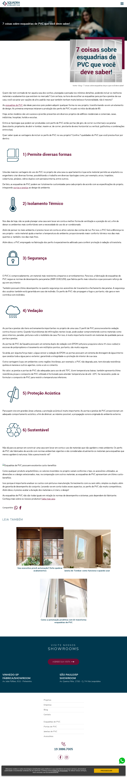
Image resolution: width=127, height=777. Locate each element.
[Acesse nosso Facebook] (60, 757)
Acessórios (48, 736)
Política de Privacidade (60, 771)
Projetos (47, 700)
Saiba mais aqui (48, 498)
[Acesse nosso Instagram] (66, 757)
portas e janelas (20, 187)
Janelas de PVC (50, 731)
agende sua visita (61, 661)
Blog (46, 709)
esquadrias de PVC (14, 105)
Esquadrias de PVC (52, 721)
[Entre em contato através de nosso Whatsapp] (122, 763)
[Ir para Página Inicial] (11, 4)
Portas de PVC (50, 726)
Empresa (47, 705)
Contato (47, 714)
